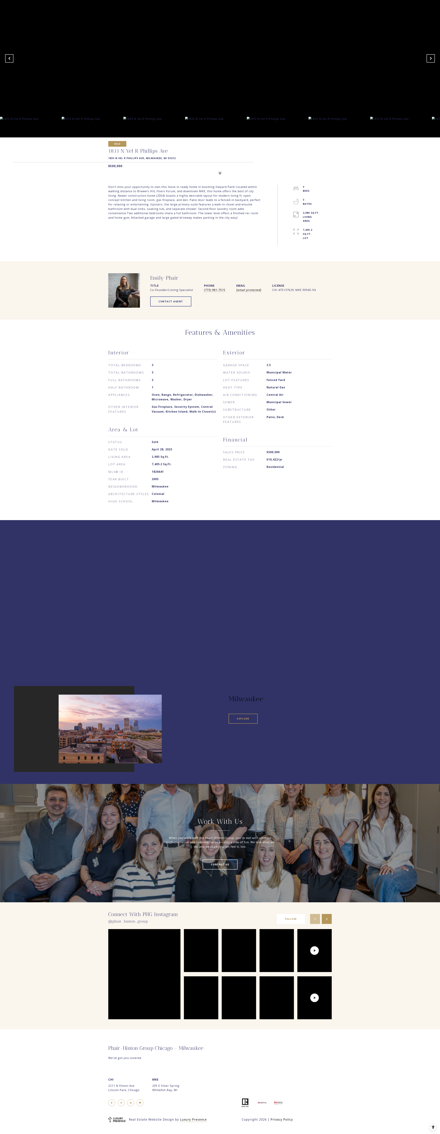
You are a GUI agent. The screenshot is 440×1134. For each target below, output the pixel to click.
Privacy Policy (282, 1119)
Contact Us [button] (220, 864)
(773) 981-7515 (214, 290)
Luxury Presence (193, 1119)
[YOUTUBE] (140, 1102)
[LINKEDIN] (130, 1102)
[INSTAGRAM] (121, 1102)
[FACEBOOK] (111, 1102)
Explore (243, 718)
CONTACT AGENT (170, 301)
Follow (291, 918)
